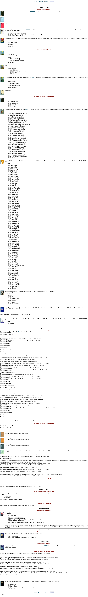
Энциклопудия (47, 592)
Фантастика (39, 592)
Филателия (43, 592)
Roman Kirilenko (32, 77)
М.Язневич (26, 333)
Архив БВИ (35, 1)
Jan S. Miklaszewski (32, 11)
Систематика (46, 1)
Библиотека (42, 1)
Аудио (40, 1)
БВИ (4, 594)
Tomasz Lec (26, 109)
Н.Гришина (19, 331)
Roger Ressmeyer (46, 545)
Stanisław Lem (28, 29)
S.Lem (27, 318)
